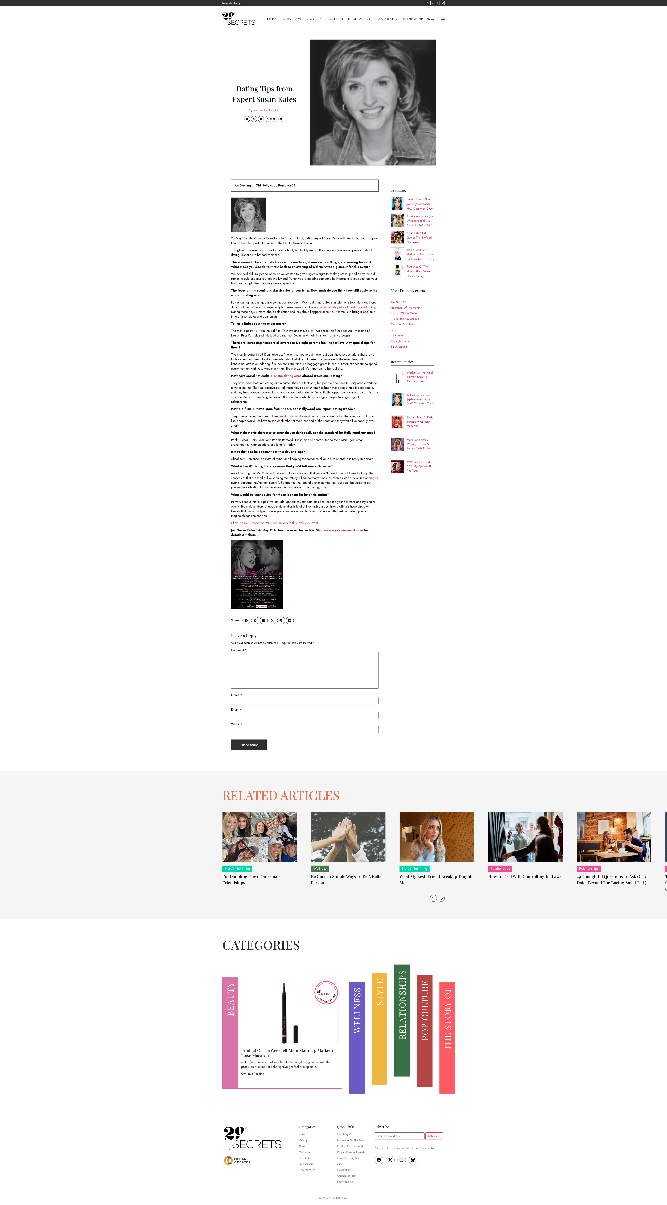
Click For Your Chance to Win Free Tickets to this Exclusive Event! (275, 523)
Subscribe (434, 1136)
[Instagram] (401, 1160)
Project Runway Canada (405, 319)
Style (299, 19)
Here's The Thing (237, 868)
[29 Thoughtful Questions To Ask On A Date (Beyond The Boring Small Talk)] (614, 837)
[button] (247, 119)
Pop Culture (316, 19)
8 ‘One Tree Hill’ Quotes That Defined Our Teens (419, 237)
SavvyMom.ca (399, 347)
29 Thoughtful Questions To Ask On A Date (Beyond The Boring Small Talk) (611, 879)
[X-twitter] (390, 1160)
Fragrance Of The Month (405, 308)
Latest (272, 19)
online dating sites (287, 376)
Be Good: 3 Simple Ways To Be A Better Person (347, 879)
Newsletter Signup (231, 3)
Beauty (286, 19)
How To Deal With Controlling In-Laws (525, 876)
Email (236, 709)
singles (373, 478)
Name (236, 695)
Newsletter (397, 336)
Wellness (337, 19)
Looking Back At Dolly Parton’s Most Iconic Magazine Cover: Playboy (420, 421)
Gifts (393, 330)
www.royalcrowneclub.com (343, 530)
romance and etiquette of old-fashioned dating (345, 307)
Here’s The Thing (386, 19)
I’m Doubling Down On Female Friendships (251, 879)
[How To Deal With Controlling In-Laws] (525, 837)
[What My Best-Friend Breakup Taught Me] (437, 837)
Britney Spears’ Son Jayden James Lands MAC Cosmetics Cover (420, 204)
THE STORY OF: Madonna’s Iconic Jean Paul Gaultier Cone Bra (420, 254)
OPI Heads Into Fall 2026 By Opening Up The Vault (419, 466)
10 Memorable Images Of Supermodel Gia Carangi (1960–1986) (420, 220)
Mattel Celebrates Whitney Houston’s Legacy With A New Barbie (419, 444)
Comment (239, 650)
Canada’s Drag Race (403, 324)
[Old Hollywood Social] (257, 608)
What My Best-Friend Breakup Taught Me (435, 879)
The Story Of (413, 19)
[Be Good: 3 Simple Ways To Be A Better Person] (348, 837)
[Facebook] (379, 1160)
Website (236, 724)
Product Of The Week (404, 313)
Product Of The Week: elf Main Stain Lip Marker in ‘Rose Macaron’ (420, 377)
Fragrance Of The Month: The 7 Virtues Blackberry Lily (419, 271)
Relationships (359, 19)
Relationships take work (295, 416)
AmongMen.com (400, 341)
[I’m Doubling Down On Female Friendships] (259, 837)
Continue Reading (252, 1074)
